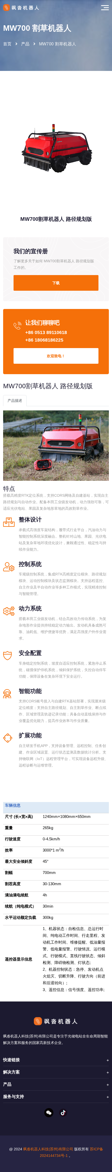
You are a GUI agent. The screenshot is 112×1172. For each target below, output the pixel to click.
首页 (7, 44)
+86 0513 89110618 (46, 332)
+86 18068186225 (44, 340)
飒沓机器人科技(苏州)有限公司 (48, 1149)
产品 (25, 44)
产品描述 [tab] (15, 400)
